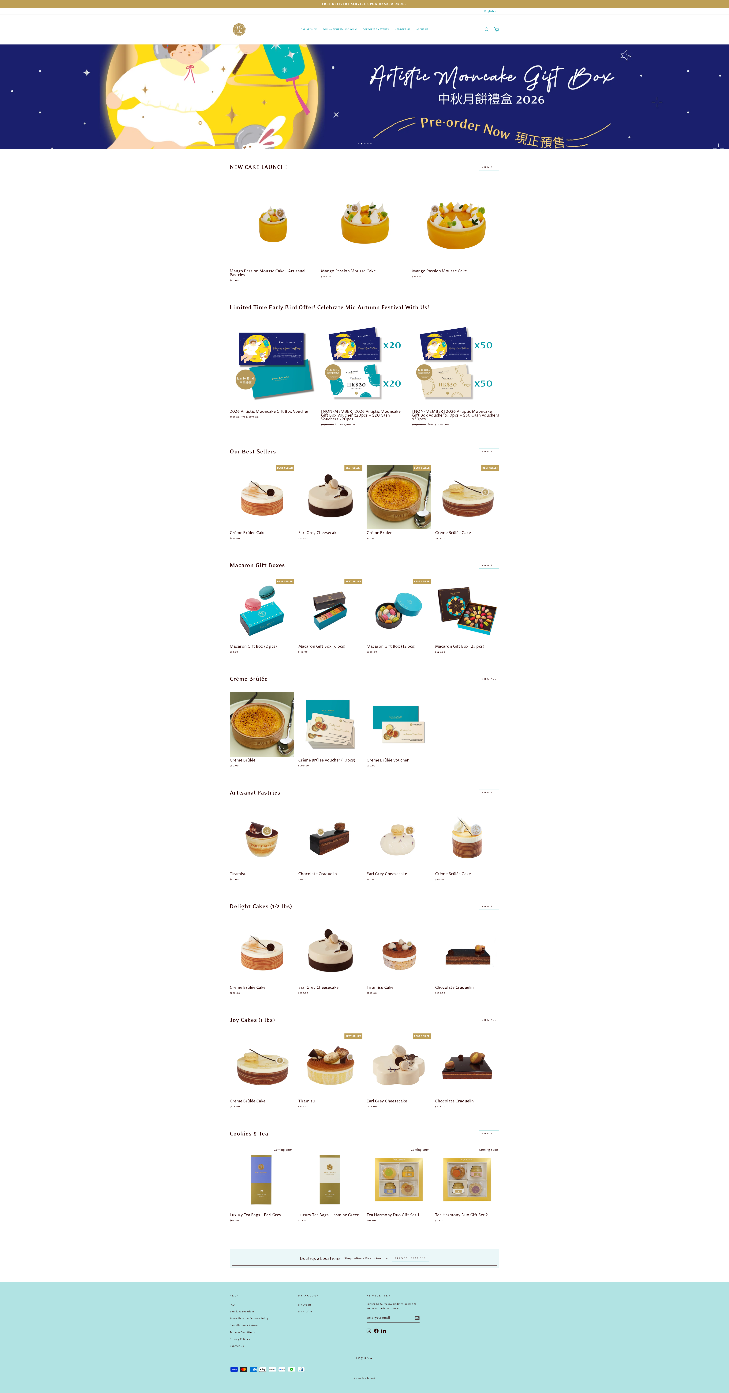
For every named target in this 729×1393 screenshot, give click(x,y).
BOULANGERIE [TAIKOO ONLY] (340, 29)
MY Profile (305, 1311)
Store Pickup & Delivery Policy (249, 1318)
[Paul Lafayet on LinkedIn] (383, 1330)
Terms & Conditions (242, 1332)
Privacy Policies (240, 1339)
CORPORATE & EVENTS (376, 29)
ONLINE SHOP (309, 29)
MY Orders (305, 1304)
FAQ (232, 1304)
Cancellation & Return (244, 1325)
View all (489, 167)
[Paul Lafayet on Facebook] (376, 1330)
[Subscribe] (417, 1318)
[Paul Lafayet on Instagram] (369, 1330)
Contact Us (237, 1345)
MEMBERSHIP (402, 29)
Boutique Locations (242, 1311)
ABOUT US (422, 29)
